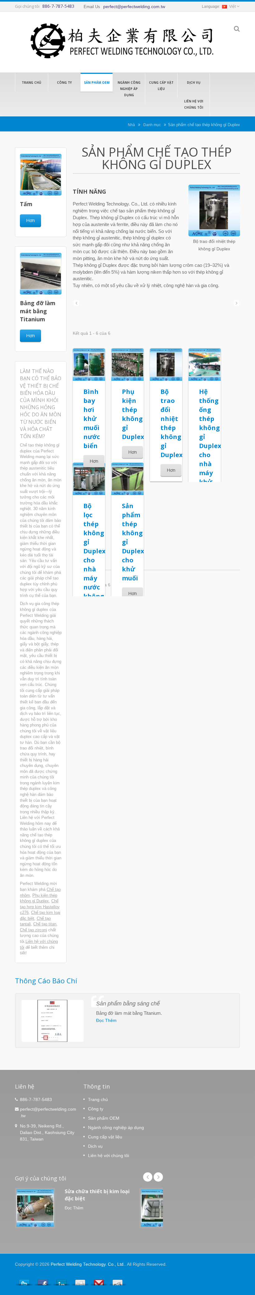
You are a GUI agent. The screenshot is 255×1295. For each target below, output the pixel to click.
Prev (147, 1177)
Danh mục (152, 125)
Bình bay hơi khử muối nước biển (91, 418)
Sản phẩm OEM (96, 82)
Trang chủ (31, 82)
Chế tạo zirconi (33, 930)
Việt (232, 6)
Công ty (64, 82)
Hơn (30, 220)
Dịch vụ (194, 82)
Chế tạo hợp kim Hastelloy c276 (40, 907)
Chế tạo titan (44, 924)
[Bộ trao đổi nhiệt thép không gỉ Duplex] (214, 211)
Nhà (131, 125)
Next (158, 1177)
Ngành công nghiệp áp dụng (129, 88)
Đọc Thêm (106, 1020)
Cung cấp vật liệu (161, 85)
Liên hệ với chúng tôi (193, 104)
